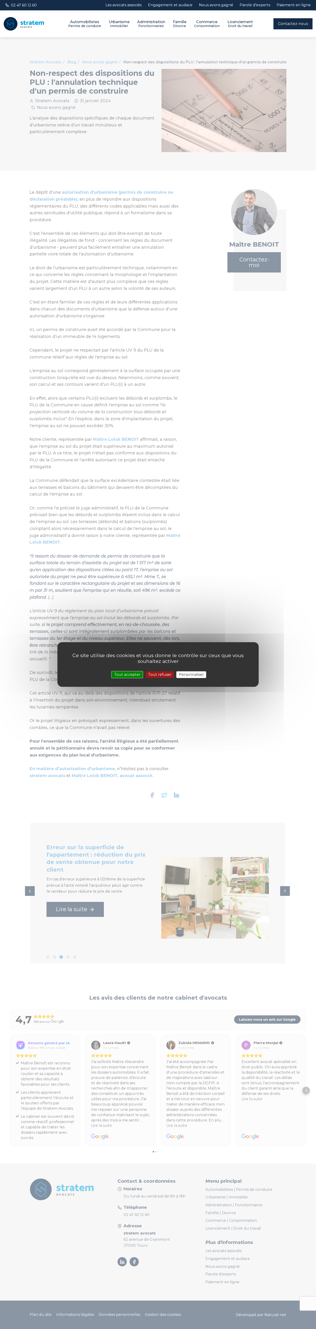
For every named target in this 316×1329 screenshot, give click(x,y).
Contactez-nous (293, 23)
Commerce (207, 24)
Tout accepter (127, 674)
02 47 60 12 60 (24, 5)
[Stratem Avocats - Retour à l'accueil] (25, 24)
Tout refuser (160, 674)
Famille (179, 24)
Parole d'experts (255, 5)
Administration (151, 24)
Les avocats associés (123, 5)
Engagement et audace (170, 5)
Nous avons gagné (216, 5)
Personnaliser (191, 674)
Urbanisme (119, 24)
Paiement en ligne (294, 5)
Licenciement (240, 24)
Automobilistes (84, 24)
